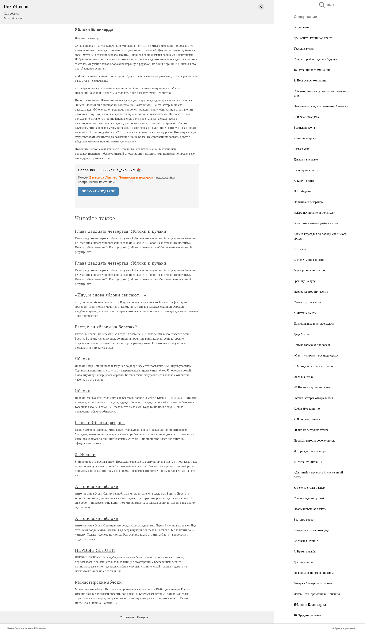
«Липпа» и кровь (305, 138)
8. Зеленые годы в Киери (310, 487)
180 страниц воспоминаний (312, 70)
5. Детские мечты (305, 313)
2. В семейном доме (307, 117)
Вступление (301, 27)
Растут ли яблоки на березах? (106, 327)
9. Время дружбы (305, 551)
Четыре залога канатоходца (311, 530)
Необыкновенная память (310, 509)
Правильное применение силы (314, 573)
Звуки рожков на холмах (309, 270)
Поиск (326, 4)
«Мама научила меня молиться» (314, 212)
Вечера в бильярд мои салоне (313, 583)
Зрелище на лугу (304, 281)
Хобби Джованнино (307, 408)
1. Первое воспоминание (310, 80)
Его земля (300, 249)
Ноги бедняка (303, 191)
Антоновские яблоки (96, 486)
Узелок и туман (304, 48)
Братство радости (305, 519)
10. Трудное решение (307, 615)
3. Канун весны (304, 181)
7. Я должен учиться (307, 419)
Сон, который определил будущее (315, 59)
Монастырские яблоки (98, 582)
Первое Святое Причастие (311, 291)
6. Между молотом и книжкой (313, 366)
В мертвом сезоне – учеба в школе (316, 223)
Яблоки (82, 359)
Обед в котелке (303, 377)
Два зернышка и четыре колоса (314, 323)
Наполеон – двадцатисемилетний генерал (321, 106)
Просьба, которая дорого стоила (314, 440)
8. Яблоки (85, 454)
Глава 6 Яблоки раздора (100, 422)
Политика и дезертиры (308, 202)
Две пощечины (303, 562)
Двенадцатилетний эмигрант (313, 38)
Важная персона (304, 127)
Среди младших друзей (309, 498)
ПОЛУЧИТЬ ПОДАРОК (98, 191)
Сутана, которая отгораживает (313, 398)
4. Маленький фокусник (309, 260)
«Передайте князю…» (308, 462)
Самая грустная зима (307, 302)
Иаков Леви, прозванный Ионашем (317, 594)
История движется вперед (310, 451)
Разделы (143, 617)
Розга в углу (301, 149)
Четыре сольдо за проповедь (312, 345)
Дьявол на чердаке (306, 159)
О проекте (127, 617)
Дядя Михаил (302, 334)
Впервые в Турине (306, 541)
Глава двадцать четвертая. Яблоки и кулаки (120, 231)
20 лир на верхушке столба (311, 430)
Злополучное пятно (306, 170)
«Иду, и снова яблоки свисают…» (110, 295)
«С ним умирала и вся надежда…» (316, 355)
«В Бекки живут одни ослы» (312, 387)
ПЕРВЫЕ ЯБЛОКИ (95, 550)
